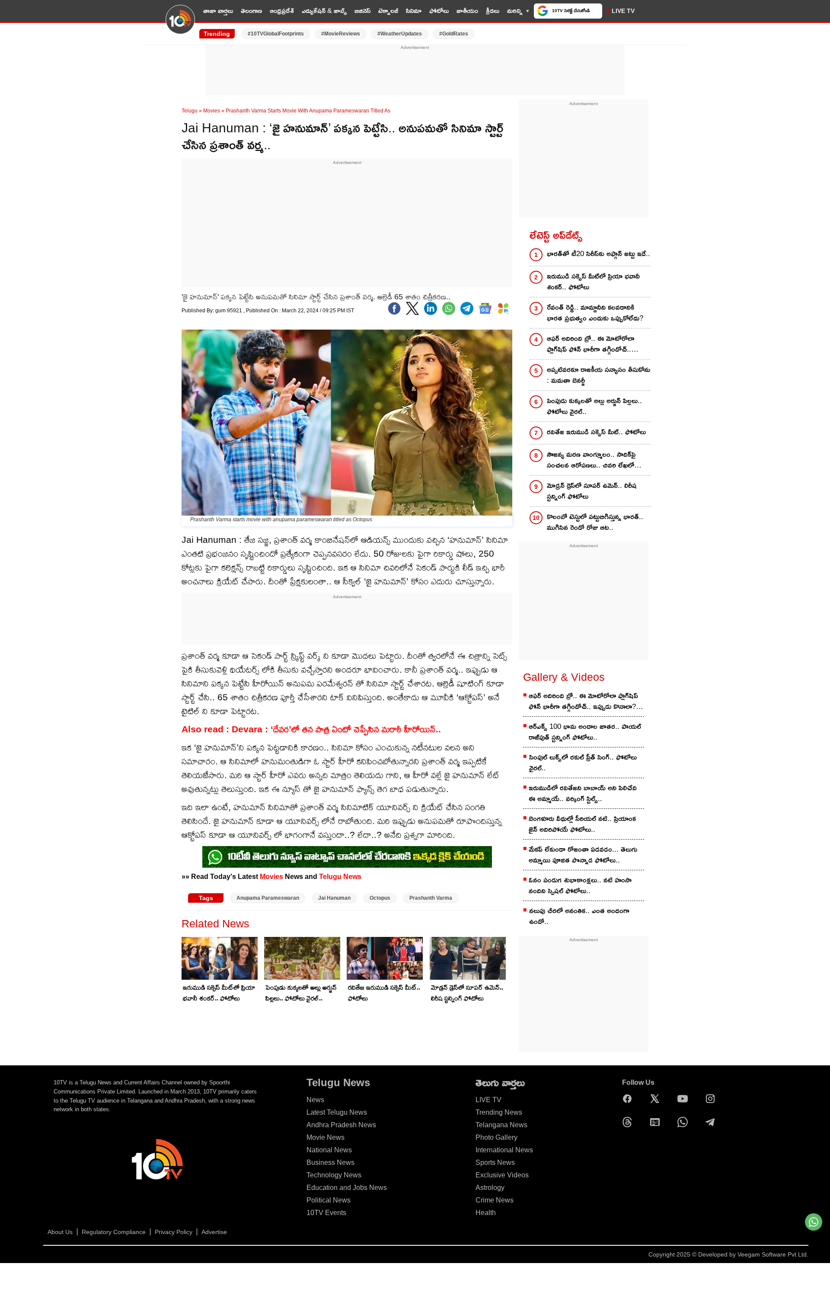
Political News (328, 1200)
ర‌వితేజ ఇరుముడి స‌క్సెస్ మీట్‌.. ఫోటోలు (384, 993)
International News (504, 1150)
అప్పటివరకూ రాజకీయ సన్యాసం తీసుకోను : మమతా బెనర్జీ (598, 375)
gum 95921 (229, 311)
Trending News (499, 1112)
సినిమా (413, 10)
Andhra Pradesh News (341, 1125)
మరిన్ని (515, 10)
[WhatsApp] (684, 1122)
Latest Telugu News (336, 1112)
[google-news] (485, 308)
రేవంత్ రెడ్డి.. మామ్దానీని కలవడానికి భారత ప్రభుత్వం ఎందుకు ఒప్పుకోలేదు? (595, 312)
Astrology (490, 1187)
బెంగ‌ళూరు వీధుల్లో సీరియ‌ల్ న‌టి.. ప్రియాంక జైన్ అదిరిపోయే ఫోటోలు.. (582, 824)
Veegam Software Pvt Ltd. (772, 1254)
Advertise (214, 1231)
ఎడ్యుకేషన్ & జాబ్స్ (324, 10)
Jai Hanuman (334, 898)
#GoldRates (453, 34)
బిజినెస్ (362, 10)
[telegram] (466, 308)
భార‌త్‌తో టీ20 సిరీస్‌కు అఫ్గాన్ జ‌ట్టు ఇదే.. (598, 254)
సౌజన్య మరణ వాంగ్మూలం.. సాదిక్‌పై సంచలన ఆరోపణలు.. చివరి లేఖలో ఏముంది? (591, 460)
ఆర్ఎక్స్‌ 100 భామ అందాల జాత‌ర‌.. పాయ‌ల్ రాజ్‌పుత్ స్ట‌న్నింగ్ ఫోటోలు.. (585, 731)
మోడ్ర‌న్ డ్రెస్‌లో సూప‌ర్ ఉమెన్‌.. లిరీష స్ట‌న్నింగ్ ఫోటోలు (467, 993)
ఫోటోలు (439, 10)
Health (486, 1212)
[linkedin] (430, 308)
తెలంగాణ (251, 10)
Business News (330, 1162)
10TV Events (326, 1212)
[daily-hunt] (503, 308)
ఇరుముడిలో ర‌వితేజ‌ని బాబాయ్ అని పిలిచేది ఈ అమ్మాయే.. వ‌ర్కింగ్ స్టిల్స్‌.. (583, 793)
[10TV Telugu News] (180, 24)
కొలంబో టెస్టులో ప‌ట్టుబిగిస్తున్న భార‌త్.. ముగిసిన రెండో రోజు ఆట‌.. (595, 522)
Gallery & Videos (564, 677)
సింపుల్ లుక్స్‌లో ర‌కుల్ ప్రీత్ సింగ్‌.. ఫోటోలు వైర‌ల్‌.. (583, 762)
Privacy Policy (173, 1231)
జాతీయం (467, 10)
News (315, 1099)
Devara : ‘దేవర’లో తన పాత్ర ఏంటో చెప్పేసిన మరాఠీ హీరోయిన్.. (336, 729)
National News (329, 1150)
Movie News (325, 1137)
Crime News (495, 1200)
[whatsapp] (448, 308)
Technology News (333, 1175)
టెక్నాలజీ (388, 10)
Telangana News (501, 1125)
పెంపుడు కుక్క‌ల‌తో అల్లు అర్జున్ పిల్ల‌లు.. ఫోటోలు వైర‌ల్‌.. (301, 993)
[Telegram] (712, 1122)
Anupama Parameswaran (267, 898)
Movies (211, 111)
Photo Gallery (496, 1137)
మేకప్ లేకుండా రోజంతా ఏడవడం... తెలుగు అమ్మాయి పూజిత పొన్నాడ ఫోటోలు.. (583, 854)
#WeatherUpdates (399, 34)
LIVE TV (623, 10)
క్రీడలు (492, 10)
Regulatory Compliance (114, 1231)
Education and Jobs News (346, 1187)
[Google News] (657, 1122)
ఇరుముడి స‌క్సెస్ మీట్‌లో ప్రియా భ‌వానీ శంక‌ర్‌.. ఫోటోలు (219, 993)
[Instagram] (712, 1098)
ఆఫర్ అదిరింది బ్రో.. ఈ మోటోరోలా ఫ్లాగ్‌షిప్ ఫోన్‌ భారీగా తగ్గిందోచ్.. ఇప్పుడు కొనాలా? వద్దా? (590, 344)
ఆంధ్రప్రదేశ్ (282, 10)
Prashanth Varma (430, 898)
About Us (60, 1231)
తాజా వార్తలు (218, 10)
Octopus (380, 898)
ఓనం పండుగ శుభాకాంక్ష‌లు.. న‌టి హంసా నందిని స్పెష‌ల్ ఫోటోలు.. (580, 885)
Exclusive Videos (502, 1175)
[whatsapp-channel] (347, 857)
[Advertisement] (415, 70)
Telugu (190, 111)
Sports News (495, 1162)
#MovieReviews (340, 34)
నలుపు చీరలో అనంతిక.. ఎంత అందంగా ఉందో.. (579, 916)
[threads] (629, 1122)
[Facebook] (394, 308)
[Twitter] (412, 308)
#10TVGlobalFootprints (276, 34)
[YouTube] (684, 1098)
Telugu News (340, 876)
